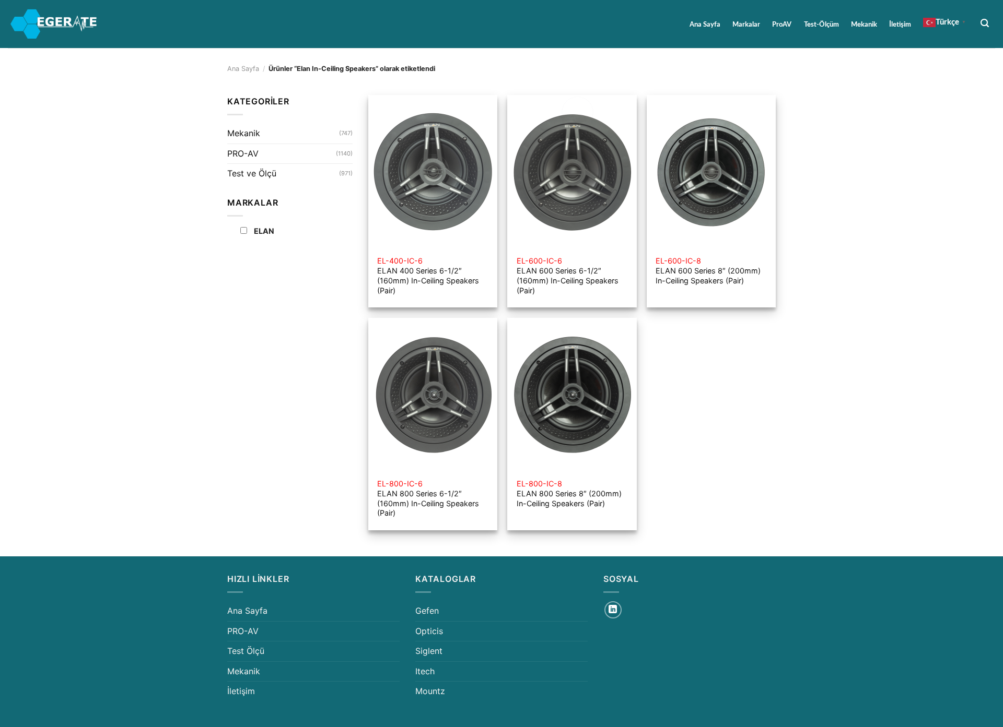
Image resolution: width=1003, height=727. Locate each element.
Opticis (429, 631)
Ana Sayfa (705, 24)
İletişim (900, 24)
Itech (425, 671)
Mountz (430, 691)
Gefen (427, 610)
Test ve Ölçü (251, 173)
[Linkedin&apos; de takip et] (613, 609)
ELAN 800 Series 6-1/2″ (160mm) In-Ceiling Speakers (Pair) (428, 498)
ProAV (781, 24)
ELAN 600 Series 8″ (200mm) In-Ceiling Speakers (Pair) (708, 270)
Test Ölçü (245, 651)
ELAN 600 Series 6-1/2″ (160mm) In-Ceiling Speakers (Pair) (568, 275)
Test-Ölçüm (821, 24)
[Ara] (985, 23)
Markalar (746, 24)
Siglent (428, 651)
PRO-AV (243, 153)
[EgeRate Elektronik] (54, 24)
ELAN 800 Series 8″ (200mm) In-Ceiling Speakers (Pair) (569, 493)
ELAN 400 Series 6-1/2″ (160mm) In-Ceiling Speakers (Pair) (428, 275)
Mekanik (864, 24)
